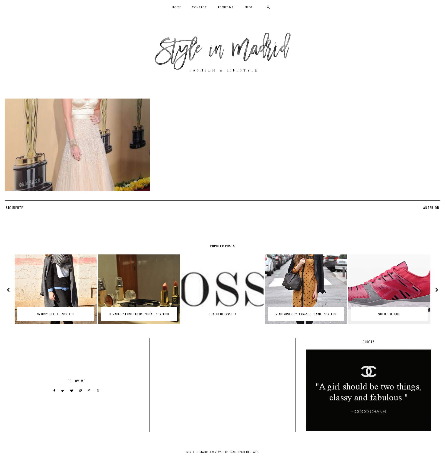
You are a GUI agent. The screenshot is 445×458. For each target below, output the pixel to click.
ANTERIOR (431, 207)
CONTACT (199, 7)
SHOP (249, 7)
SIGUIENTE (14, 207)
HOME (176, 7)
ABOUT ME (226, 7)
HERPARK (252, 451)
